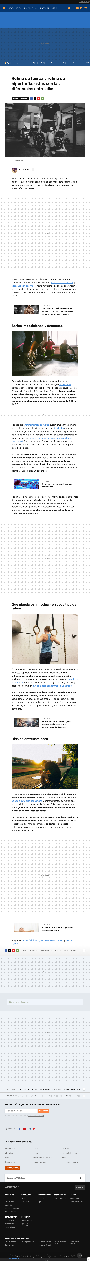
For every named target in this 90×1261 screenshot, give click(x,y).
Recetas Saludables (69, 1153)
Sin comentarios (21, 98)
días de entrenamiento (62, 282)
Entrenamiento (46, 951)
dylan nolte (43, 940)
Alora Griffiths (30, 940)
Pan (28, 63)
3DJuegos (25, 1198)
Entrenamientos (62, 951)
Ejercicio (10, 63)
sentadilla (35, 438)
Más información (14, 1259)
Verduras (66, 63)
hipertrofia (58, 428)
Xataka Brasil (9, 1245)
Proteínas (65, 1149)
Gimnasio (20, 63)
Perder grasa (10, 1162)
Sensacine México (44, 1242)
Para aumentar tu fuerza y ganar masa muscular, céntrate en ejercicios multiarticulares (56, 724)
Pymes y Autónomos (25, 1225)
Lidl (51, 63)
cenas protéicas (39, 1162)
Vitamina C (85, 63)
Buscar (81, 1178)
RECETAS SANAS (31, 8)
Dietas (35, 1153)
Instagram (68, 8)
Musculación (34, 951)
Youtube (77, 8)
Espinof (40, 1202)
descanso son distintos (23, 286)
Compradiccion (10, 1227)
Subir (78, 1187)
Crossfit (34, 1096)
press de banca (48, 438)
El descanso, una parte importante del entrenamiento (57, 928)
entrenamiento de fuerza (42, 1157)
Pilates (43, 1096)
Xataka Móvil (9, 1202)
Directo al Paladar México (60, 1242)
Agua (57, 63)
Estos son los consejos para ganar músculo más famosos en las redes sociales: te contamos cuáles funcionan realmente (50, 1089)
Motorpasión (74, 1198)
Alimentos (9, 1153)
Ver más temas (12, 1168)
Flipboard (81, 8)
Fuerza (75, 951)
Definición (65, 1157)
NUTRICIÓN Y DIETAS (48, 8)
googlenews (85, 8)
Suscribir (43, 1111)
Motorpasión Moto (77, 1202)
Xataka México (10, 1242)
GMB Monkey (57, 940)
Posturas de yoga (55, 1096)
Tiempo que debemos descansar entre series (57, 485)
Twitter (35, 98)
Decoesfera (9, 1224)
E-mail (42, 98)
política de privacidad (36, 1116)
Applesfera (9, 1205)
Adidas (35, 63)
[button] (26, 169)
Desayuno (9, 1157)
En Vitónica (46, 305)
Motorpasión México (74, 1242)
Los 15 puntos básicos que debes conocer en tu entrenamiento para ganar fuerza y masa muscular (57, 311)
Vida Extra (25, 1202)
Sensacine (41, 1198)
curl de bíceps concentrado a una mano (52, 686)
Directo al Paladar (60, 1198)
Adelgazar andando (73, 1096)
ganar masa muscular (70, 1162)
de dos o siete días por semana (27, 801)
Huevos (75, 63)
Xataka (7, 1198)
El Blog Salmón (26, 1220)
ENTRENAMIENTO (15, 8)
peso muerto (18, 441)
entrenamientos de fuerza (36, 425)
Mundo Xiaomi (10, 1211)
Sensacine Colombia (45, 1245)
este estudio (65, 384)
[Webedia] (84, 1)
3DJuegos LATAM (27, 1242)
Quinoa (25, 1096)
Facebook (72, 8)
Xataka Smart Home (12, 1208)
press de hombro (65, 438)
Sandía (43, 63)
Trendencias (9, 1220)
